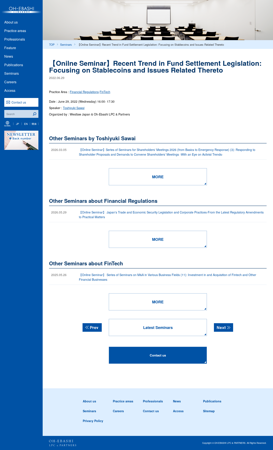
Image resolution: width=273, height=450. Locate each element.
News (8, 56)
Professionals (14, 39)
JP (17, 124)
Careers (10, 81)
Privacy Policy (93, 421)
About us (11, 22)
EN (26, 124)
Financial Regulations (84, 92)
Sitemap (209, 411)
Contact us (19, 102)
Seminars (11, 73)
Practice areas (15, 30)
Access (9, 90)
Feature (10, 47)
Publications (13, 64)
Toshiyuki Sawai (73, 108)
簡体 (34, 124)
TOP (52, 44)
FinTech (105, 92)
